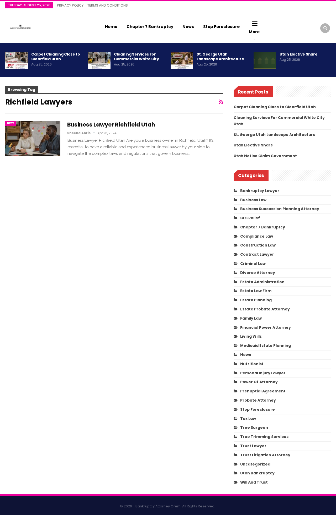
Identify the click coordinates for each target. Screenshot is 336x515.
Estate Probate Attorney (265, 309)
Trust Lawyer (253, 445)
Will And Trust (254, 482)
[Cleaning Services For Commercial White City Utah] (99, 60)
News (188, 26)
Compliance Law (256, 236)
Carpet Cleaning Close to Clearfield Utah (55, 57)
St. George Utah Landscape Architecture (220, 57)
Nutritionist (252, 363)
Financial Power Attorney (265, 327)
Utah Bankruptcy (257, 473)
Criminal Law (253, 263)
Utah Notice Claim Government (265, 155)
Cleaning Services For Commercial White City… (138, 57)
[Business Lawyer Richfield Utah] (32, 138)
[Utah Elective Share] (265, 60)
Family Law (251, 318)
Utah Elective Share (298, 54)
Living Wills (251, 336)
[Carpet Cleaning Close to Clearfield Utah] (16, 60)
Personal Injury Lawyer (263, 373)
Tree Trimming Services (264, 436)
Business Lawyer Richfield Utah (111, 124)
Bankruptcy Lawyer (259, 190)
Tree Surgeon (254, 427)
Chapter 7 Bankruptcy (150, 26)
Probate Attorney (258, 400)
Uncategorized (255, 464)
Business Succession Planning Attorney (279, 208)
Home (111, 26)
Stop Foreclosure (221, 26)
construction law (258, 245)
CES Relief (250, 218)
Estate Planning (256, 300)
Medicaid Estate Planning (265, 345)
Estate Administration (262, 281)
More (254, 32)
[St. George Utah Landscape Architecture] (182, 60)
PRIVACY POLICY (70, 5)
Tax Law (248, 418)
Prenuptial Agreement (263, 391)
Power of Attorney (259, 382)
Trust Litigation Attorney (265, 455)
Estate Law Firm (255, 290)
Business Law (253, 199)
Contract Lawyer (257, 254)
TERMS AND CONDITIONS (107, 5)
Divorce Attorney (257, 272)
